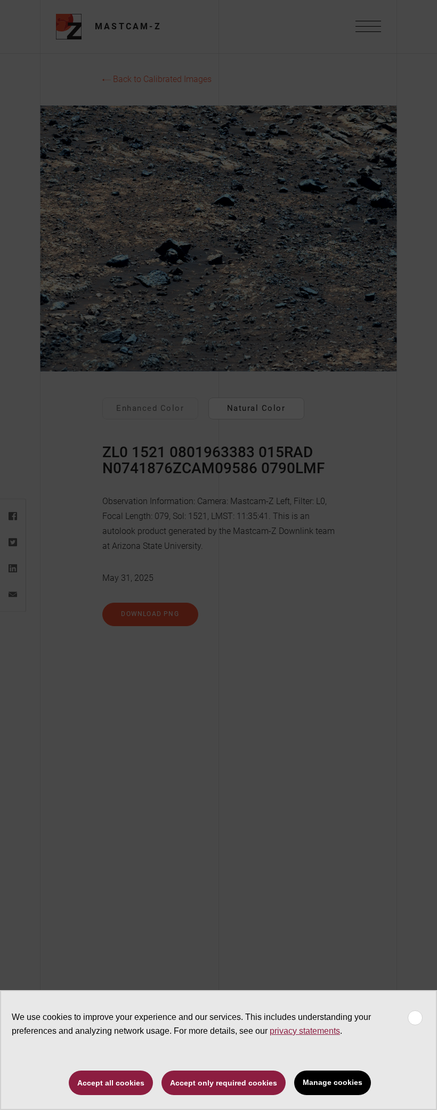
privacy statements (305, 1030)
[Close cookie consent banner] (415, 1017)
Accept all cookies (110, 1083)
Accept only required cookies (223, 1083)
